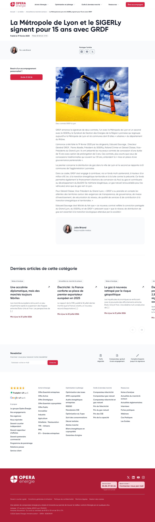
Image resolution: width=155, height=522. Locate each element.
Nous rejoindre (16, 420)
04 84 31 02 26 (26, 77)
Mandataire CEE (72, 410)
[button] (133, 330)
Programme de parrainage (21, 443)
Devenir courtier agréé (18, 499)
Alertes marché (72, 425)
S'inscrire (52, 363)
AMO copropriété (73, 396)
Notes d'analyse (17, 281)
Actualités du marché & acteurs (36, 12)
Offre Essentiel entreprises (49, 392)
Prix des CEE (98, 414)
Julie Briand (26, 50)
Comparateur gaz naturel (104, 396)
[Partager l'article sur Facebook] (87, 51)
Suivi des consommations (76, 417)
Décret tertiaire (72, 421)
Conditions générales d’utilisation (40, 499)
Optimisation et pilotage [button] (64, 5)
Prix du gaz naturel (101, 410)
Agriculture (42, 418)
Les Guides (125, 421)
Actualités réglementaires (131, 402)
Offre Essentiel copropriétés (49, 403)
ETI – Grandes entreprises (48, 433)
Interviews (125, 406)
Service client (15, 450)
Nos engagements (18, 412)
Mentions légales (81, 499)
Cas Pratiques (126, 417)
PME (40, 429)
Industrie (41, 414)
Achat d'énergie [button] (41, 5)
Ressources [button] (113, 5)
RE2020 (69, 406)
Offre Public (43, 407)
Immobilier (42, 411)
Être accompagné (135, 4)
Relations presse (17, 447)
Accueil (12, 12)
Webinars (125, 414)
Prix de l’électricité (100, 406)
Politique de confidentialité (64, 499)
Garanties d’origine (74, 435)
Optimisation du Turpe (75, 414)
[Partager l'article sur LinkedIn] (81, 51)
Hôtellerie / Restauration (48, 422)
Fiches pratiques (127, 410)
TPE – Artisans (44, 426)
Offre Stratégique (45, 399)
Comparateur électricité (103, 392)
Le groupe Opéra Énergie (20, 408)
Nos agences (15, 416)
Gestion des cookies (96, 499)
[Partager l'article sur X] (92, 51)
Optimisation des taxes (75, 392)
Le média (21, 12)
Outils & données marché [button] (91, 5)
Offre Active (43, 396)
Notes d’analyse (127, 392)
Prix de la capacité (101, 417)
